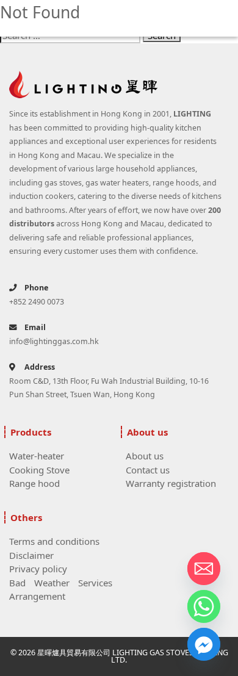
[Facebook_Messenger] (203, 644)
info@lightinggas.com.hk (54, 341)
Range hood (34, 483)
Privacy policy (38, 569)
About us (145, 456)
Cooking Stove (39, 470)
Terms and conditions (54, 541)
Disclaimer (31, 555)
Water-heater (36, 456)
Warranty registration (171, 483)
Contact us (148, 470)
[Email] (203, 568)
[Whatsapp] (203, 606)
